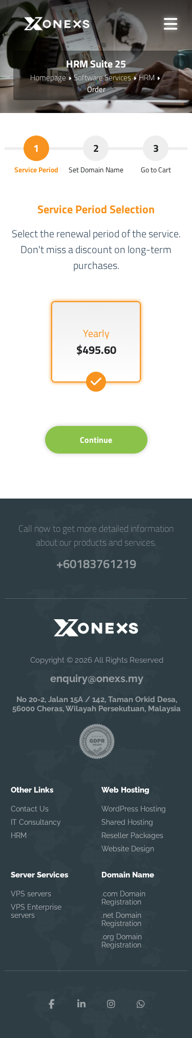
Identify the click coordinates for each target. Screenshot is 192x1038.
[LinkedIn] (81, 1004)
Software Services (102, 77)
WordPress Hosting (133, 809)
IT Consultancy (36, 822)
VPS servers (31, 894)
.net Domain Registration (121, 919)
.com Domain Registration (123, 898)
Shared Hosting (127, 822)
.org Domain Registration (121, 941)
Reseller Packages (132, 835)
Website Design (127, 849)
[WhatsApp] (140, 1004)
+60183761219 (96, 563)
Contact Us (30, 809)
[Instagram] (111, 1004)
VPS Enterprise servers (36, 911)
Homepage (48, 77)
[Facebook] (51, 1004)
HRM (147, 77)
